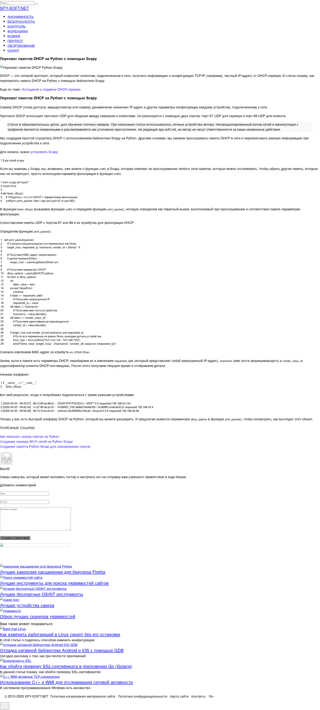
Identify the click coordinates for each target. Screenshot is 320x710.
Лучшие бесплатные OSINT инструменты (41, 594)
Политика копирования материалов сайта (82, 696)
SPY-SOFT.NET (14, 8)
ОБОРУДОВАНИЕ (21, 45)
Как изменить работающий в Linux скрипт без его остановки (60, 634)
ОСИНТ (13, 50)
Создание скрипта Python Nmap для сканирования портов (45, 446)
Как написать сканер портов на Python (29, 436)
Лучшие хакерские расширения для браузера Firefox (53, 572)
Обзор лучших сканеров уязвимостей (37, 616)
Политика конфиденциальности (142, 696)
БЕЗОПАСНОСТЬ (21, 21)
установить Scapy (44, 151)
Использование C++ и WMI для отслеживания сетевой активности (66, 682)
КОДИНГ (14, 35)
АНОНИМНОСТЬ (20, 16)
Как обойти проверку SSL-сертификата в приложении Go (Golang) (66, 666)
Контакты (198, 696)
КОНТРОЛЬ (16, 26)
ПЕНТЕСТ (15, 40)
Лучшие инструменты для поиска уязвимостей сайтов (54, 583)
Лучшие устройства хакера (27, 605)
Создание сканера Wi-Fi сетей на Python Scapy (36, 441)
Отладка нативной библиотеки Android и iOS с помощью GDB (62, 650)
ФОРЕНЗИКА (17, 31)
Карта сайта (179, 696)
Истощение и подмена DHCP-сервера (51, 89)
